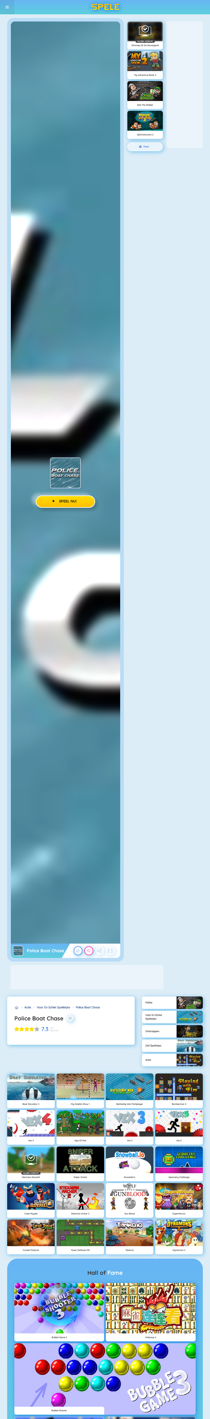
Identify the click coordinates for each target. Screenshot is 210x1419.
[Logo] (105, 7)
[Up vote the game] (78, 950)
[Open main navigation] (7, 7)
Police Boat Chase (88, 1007)
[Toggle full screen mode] (110, 950)
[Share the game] (99, 950)
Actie (27, 1007)
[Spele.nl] (16, 1007)
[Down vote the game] (88, 950)
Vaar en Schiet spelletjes (53, 1007)
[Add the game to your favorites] (70, 1018)
